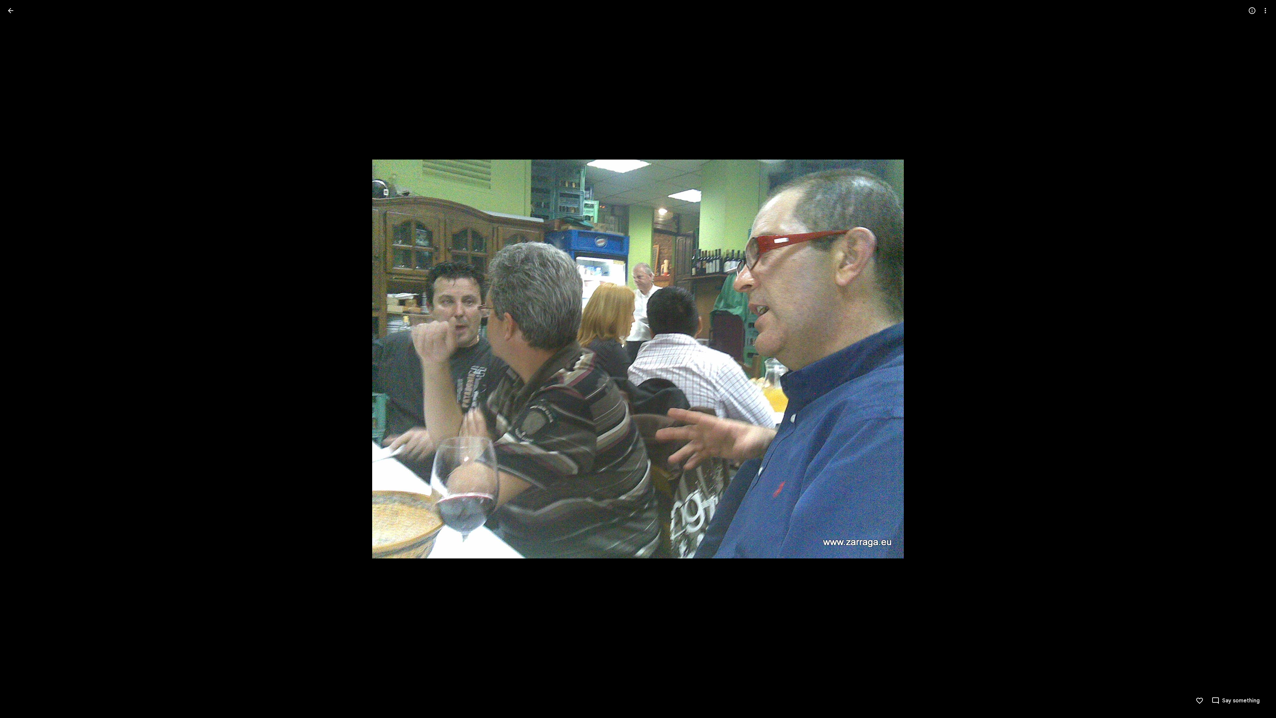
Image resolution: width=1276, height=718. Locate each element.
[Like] (1200, 701)
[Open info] (1252, 10)
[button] (18, 359)
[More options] (1265, 10)
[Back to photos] (11, 11)
